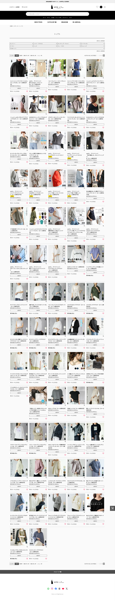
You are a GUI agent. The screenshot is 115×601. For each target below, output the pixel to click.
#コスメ (70, 17)
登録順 (20, 55)
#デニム (48, 17)
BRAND (63, 22)
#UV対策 (52, 17)
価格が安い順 (26, 55)
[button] (98, 55)
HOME (11, 26)
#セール (44, 17)
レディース (16, 26)
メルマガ (25, 7)
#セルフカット (65, 17)
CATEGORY (51, 22)
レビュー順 (39, 55)
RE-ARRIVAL (77, 22)
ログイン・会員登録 (15, 7)
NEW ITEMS (38, 22)
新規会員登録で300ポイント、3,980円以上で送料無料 (57, 1)
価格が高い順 (33, 55)
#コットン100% (58, 17)
